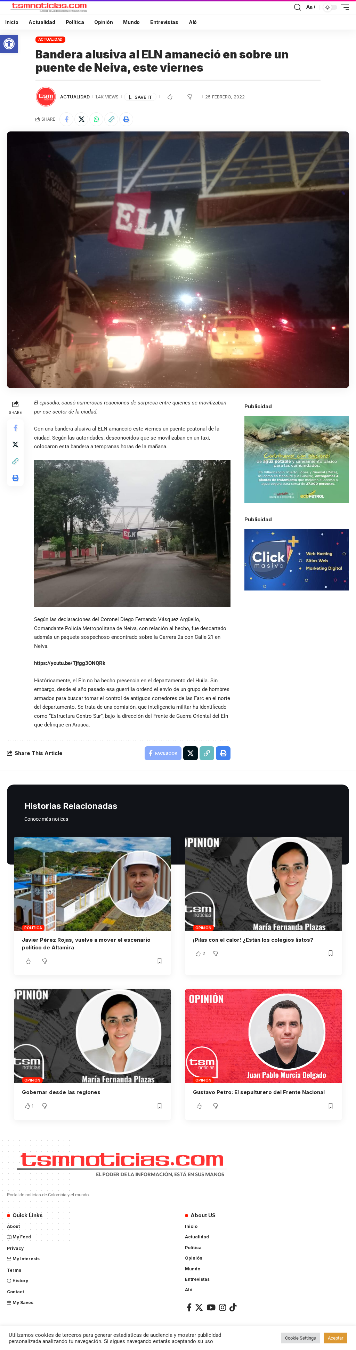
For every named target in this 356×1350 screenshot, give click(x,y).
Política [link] (33, 927)
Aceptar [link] (335, 1338)
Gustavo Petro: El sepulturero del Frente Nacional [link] (259, 1092)
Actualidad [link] (50, 39)
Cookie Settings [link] (300, 1338)
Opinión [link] (203, 927)
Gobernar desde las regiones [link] (61, 1092)
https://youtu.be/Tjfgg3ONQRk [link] (69, 663)
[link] (9, 44)
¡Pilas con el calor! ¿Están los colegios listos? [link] (253, 940)
